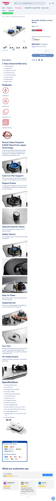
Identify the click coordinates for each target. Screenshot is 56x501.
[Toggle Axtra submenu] (6, 10)
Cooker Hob (8, 16)
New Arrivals (45, 8)
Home (3, 8)
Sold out (47, 51)
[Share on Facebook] (39, 60)
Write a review (47, 475)
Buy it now (43, 55)
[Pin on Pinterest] (41, 60)
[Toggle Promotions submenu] (22, 8)
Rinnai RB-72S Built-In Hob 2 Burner (18, 16)
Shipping (34, 46)
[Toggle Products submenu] (13, 8)
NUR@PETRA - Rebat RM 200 (32, 8)
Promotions (18, 8)
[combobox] (29, 3)
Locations (11, 10)
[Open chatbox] (53, 498)
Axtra (3, 10)
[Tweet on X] (36, 60)
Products (9, 8)
